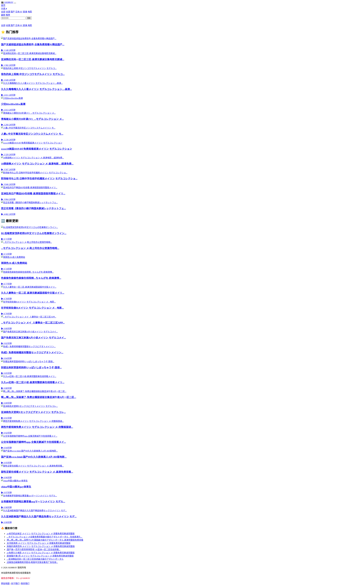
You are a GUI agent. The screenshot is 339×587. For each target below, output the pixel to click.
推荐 (8, 15)
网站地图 (5, 583)
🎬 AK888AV (7, 2)
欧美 (25, 12)
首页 (3, 5)
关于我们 (15, 583)
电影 (30, 12)
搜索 (29, 18)
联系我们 (25, 583)
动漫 (8, 12)
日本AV (19, 12)
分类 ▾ (4, 8)
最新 (3, 15)
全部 (3, 12)
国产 (13, 12)
